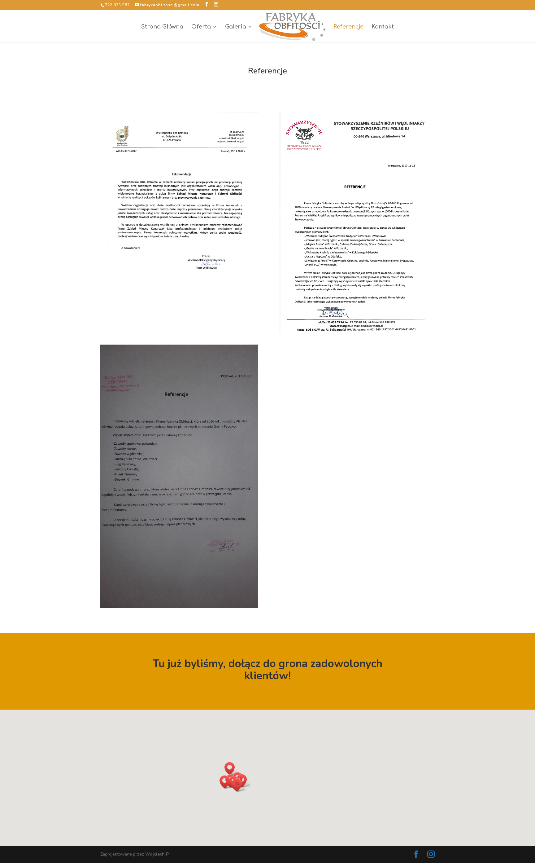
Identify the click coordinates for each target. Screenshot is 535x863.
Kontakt (383, 27)
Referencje (348, 27)
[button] (231, 768)
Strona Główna (162, 27)
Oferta (201, 27)
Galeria (235, 27)
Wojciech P (157, 854)
